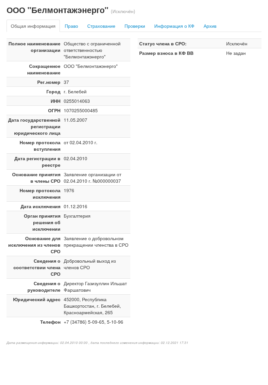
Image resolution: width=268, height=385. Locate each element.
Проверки (135, 26)
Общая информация (33, 26)
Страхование (101, 26)
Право (71, 26)
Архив (210, 26)
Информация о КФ (174, 26)
